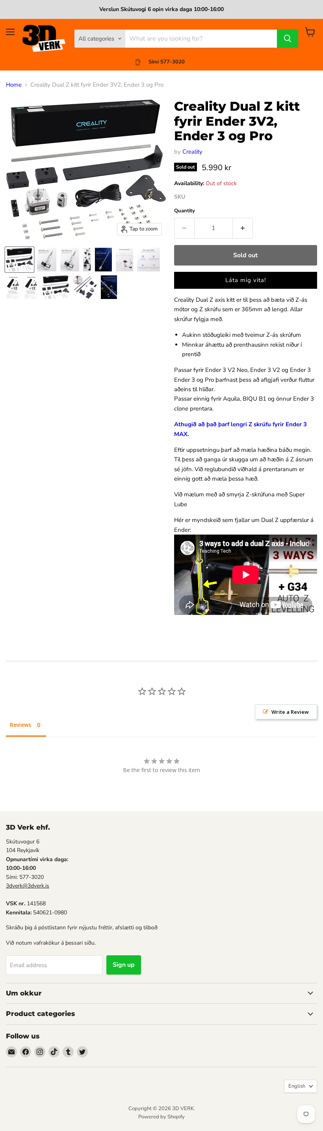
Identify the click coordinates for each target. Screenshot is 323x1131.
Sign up (124, 964)
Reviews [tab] (20, 724)
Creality (192, 152)
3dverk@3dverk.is (27, 886)
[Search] (287, 39)
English (296, 1086)
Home (14, 85)
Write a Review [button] (290, 711)
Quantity (184, 211)
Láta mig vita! (245, 280)
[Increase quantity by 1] (243, 228)
